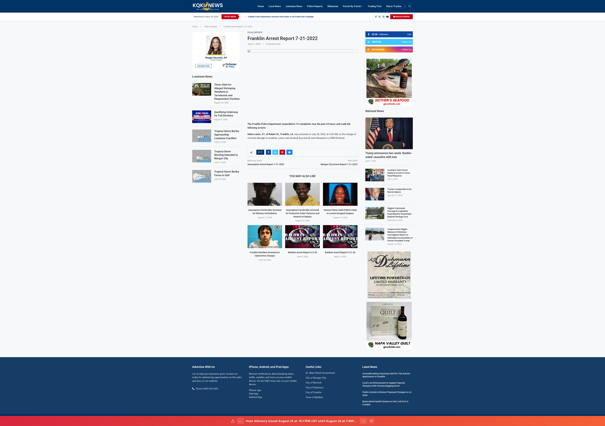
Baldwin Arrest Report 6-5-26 (302, 252)
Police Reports (315, 6)
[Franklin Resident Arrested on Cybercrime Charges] (265, 236)
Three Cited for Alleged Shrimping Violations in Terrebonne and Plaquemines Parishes (227, 91)
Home (261, 6)
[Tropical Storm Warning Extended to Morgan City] (201, 156)
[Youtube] (387, 16)
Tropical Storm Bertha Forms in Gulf (226, 173)
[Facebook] (376, 16)
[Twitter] (379, 16)
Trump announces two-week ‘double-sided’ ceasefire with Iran (388, 155)
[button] (242, 16)
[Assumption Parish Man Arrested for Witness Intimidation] (265, 194)
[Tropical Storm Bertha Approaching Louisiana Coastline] (201, 136)
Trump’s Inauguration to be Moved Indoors (399, 190)
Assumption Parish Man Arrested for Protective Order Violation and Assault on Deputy (302, 213)
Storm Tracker (394, 6)
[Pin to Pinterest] (282, 152)
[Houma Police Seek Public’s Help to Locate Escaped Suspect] (340, 194)
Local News (275, 6)
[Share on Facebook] (268, 152)
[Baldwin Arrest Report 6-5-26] (302, 236)
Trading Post (374, 6)
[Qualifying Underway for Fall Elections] (201, 116)
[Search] (409, 6)
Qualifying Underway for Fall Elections (226, 114)
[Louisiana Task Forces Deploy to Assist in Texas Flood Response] (374, 175)
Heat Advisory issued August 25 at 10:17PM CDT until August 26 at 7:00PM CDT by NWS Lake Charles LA (302, 421)
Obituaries (332, 6)
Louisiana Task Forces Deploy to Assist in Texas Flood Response (398, 173)
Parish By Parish (352, 6)
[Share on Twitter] (275, 152)
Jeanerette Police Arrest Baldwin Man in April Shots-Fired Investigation (277, 17)
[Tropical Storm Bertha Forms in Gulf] (201, 176)
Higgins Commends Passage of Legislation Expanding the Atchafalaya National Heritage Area (399, 212)
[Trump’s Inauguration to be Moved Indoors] (374, 194)
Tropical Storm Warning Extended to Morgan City (226, 155)
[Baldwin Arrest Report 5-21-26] (340, 236)
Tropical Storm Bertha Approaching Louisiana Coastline (226, 135)
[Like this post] (261, 152)
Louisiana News (294, 6)
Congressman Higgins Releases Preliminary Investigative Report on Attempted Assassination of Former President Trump (400, 235)
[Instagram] (383, 16)
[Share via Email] (289, 152)
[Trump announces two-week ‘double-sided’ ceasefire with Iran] (389, 133)
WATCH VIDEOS (403, 17)
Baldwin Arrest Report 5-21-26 (340, 252)
